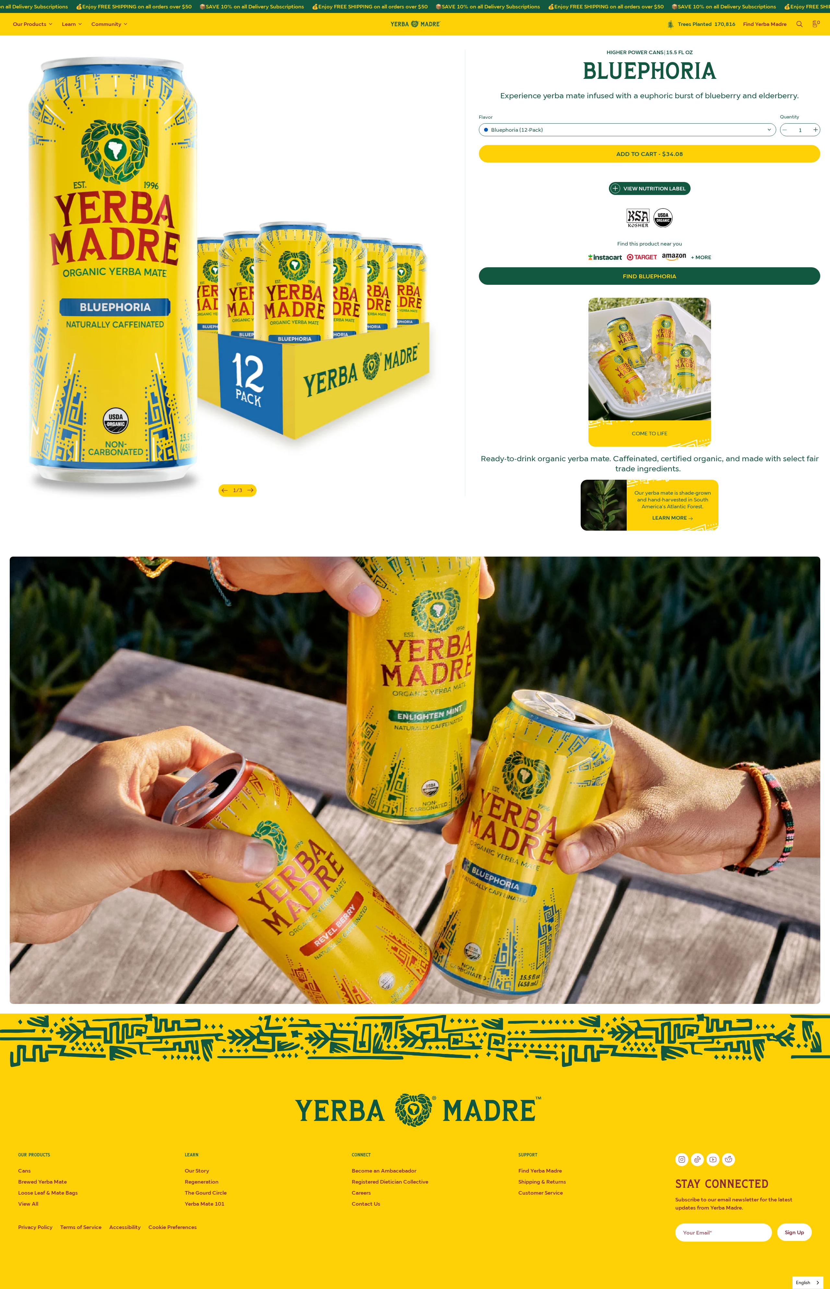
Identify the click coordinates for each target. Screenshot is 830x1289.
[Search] (799, 24)
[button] (627, 129)
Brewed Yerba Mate (42, 1182)
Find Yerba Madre (765, 24)
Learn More (670, 518)
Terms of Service (80, 1227)
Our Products (29, 24)
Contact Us (366, 1204)
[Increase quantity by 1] (816, 130)
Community (106, 24)
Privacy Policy (35, 1227)
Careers (361, 1193)
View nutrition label (654, 188)
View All (28, 1204)
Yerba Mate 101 (204, 1204)
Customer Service (540, 1193)
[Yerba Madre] (415, 1110)
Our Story (197, 1171)
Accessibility (125, 1227)
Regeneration (202, 1182)
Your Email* (697, 1232)
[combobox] (808, 1282)
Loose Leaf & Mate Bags (48, 1193)
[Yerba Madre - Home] (415, 23)
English (803, 1282)
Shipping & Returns (542, 1182)
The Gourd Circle (206, 1193)
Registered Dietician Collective (390, 1182)
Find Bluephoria (649, 276)
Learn (69, 24)
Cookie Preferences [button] (172, 1227)
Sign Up (794, 1232)
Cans (24, 1171)
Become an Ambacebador (384, 1171)
